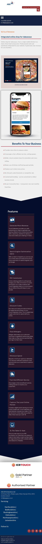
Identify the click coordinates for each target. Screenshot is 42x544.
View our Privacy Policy (7, 539)
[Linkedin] (36, 531)
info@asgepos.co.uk (7, 22)
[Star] (40, 531)
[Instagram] (32, 531)
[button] (38, 9)
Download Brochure (21, 84)
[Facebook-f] (29, 531)
